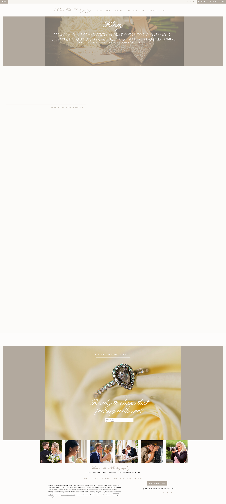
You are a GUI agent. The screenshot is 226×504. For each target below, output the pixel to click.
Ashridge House (90, 489)
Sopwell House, (89, 485)
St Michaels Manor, (98, 491)
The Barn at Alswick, (109, 487)
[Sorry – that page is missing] (67, 73)
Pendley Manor (77, 487)
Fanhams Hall (80, 485)
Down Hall (72, 485)
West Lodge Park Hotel (68, 495)
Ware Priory (69, 487)
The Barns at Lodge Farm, (108, 485)
